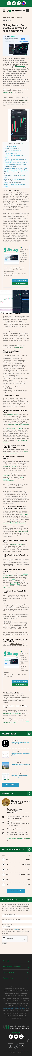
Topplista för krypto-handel (18, 838)
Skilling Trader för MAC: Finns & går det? (15, 170)
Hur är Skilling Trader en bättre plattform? (15, 163)
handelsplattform (7, 92)
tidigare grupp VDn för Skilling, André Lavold (14, 522)
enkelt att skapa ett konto (9, 466)
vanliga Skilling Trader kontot (15, 428)
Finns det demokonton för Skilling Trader (15, 168)
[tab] (16, 961)
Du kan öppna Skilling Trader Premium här (17, 424)
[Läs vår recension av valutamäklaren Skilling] (11, 249)
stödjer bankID (6, 475)
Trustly (16, 582)
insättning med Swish (8, 480)
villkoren (16, 930)
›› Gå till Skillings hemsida (20, 283)
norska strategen (24, 514)
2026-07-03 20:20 (16, 773)
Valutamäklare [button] (8, 972)
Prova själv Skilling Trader (21, 531)
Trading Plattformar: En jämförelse (14, 17)
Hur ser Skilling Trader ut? (11, 148)
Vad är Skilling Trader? (10, 146)
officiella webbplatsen (16, 644)
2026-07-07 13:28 (16, 762)
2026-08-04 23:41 (16, 740)
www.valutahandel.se (23, 1051)
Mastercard (6, 577)
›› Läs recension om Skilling (20, 280)
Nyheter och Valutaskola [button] (12, 967)
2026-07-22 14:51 (16, 751)
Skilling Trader (19, 347)
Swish (13, 579)
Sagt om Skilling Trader (10, 153)
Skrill (18, 584)
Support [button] (6, 961)
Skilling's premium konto (11, 414)
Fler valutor (15, 890)
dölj (22, 143)
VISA (22, 575)
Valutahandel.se (20, 66)
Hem (4, 17)
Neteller (12, 584)
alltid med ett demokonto (16, 544)
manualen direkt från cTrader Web (12, 713)
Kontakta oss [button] (8, 978)
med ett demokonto (22, 100)
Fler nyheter (10, 784)
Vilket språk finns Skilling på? (12, 182)
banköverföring (7, 587)
